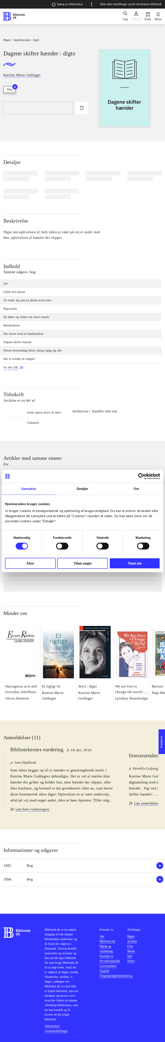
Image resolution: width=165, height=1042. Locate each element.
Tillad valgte (82, 563)
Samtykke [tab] (28, 489)
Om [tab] (136, 489)
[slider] (124, 88)
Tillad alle (135, 563)
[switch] (62, 546)
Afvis (30, 563)
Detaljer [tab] (83, 489)
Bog (9, 89)
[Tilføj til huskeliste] (82, 108)
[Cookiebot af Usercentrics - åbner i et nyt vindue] (141, 476)
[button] (82, 866)
